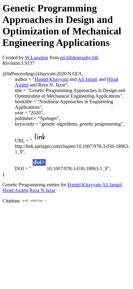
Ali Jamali (87, 79)
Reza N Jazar (42, 190)
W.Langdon (36, 57)
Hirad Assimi (15, 190)
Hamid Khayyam (51, 79)
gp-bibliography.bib (79, 57)
